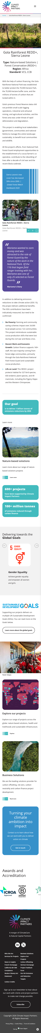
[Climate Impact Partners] (11, 6)
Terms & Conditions (29, 1024)
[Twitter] (23, 944)
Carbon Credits (10, 982)
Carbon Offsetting (26, 962)
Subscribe (20, 1004)
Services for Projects (12, 956)
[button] (37, 1029)
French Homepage (11, 965)
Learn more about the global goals (18, 630)
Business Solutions (26, 953)
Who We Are (9, 953)
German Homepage (27, 965)
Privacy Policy (9, 1024)
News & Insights (10, 962)
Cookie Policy (18, 1024)
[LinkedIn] (17, 944)
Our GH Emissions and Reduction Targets (26, 976)
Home (4, 15)
